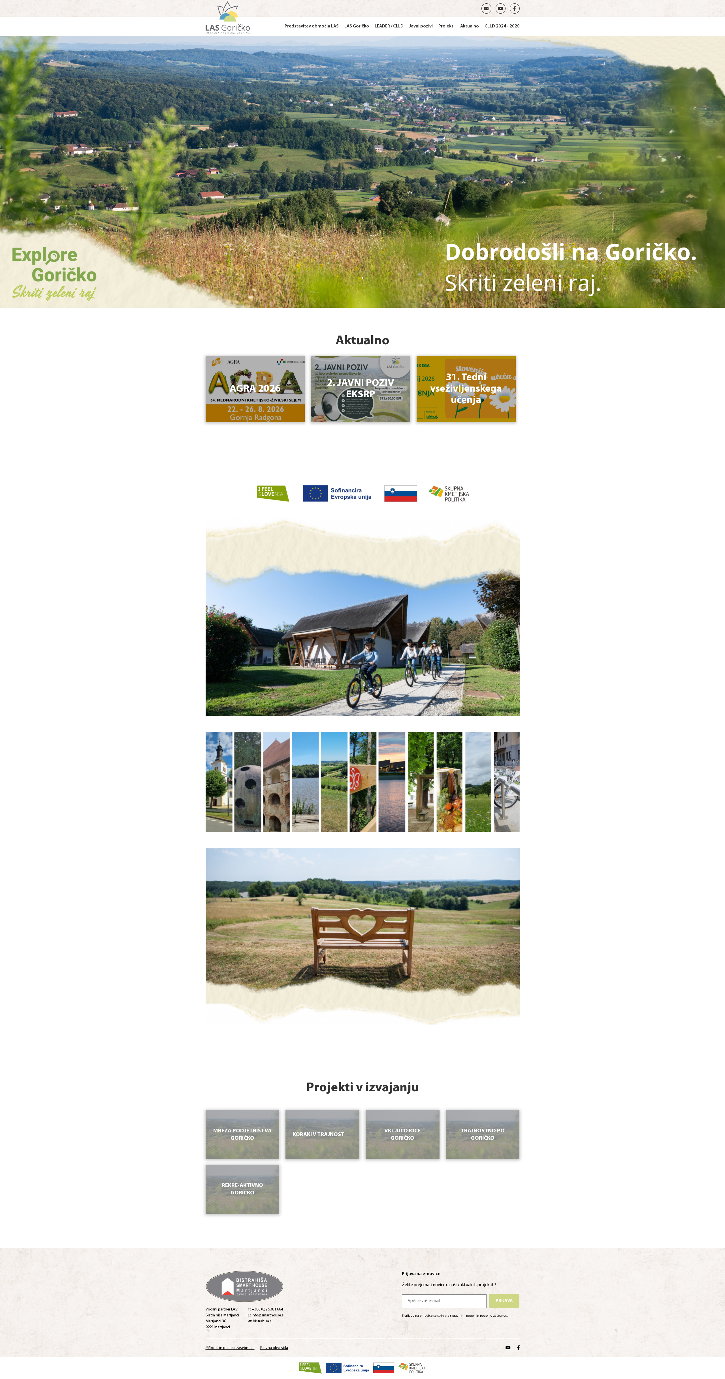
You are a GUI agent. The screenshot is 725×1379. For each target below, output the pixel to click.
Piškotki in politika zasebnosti (230, 1348)
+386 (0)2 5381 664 (265, 1309)
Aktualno (469, 26)
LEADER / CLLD (389, 26)
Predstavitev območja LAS (312, 26)
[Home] (228, 17)
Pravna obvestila (274, 1348)
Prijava (504, 1301)
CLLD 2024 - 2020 (502, 26)
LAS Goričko (356, 26)
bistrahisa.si (260, 1321)
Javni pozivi (421, 26)
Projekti (446, 26)
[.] (362, 171)
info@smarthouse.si (266, 1315)
